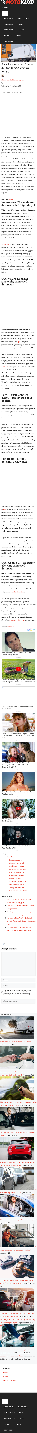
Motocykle (8, 24)
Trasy (18, 35)
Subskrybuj (17, 945)
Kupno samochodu (15, 860)
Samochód (5, 244)
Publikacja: (11, 86)
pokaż (11, 199)
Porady (21, 30)
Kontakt (5, 1376)
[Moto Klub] (17, 2)
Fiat (4, 509)
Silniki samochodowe (16, 885)
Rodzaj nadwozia (15, 878)
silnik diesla (5, 367)
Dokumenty (8, 30)
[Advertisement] (18, 116)
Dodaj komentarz (9, 940)
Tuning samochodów (16, 888)
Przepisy (7, 35)
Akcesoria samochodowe (17, 863)
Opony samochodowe (16, 875)
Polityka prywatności (10, 1380)
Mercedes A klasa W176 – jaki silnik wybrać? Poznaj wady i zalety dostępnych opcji (21, 921)
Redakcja (6, 1372)
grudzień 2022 (11, 626)
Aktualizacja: (11, 93)
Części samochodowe (16, 866)
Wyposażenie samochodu (18, 891)
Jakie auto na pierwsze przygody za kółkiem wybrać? (18, 1220)
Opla (18, 342)
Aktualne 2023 (9, 18)
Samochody (22, 18)
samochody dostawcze (17, 620)
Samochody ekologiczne (17, 881)
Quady (21, 24)
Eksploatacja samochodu (17, 869)
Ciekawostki (8, 41)
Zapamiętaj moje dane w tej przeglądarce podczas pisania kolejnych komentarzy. (18, 992)
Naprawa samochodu (16, 872)
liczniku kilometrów (17, 592)
